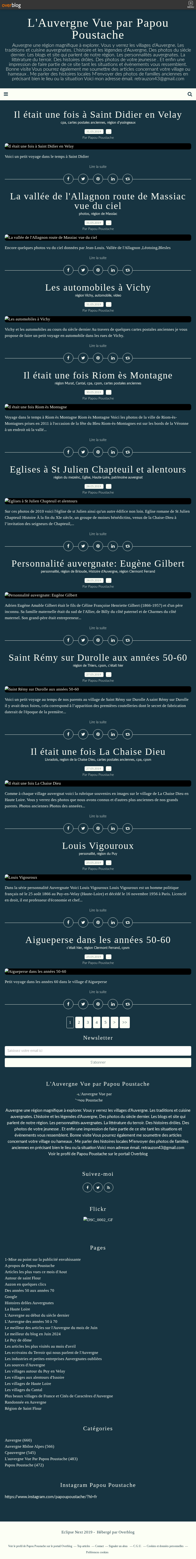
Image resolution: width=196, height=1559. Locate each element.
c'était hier (115, 665)
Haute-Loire (100, 477)
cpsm (98, 383)
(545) (20, 1452)
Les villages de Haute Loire (28, 1383)
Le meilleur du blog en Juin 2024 (33, 1334)
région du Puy (107, 854)
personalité (87, 854)
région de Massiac (104, 214)
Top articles (83, 1546)
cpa (63, 122)
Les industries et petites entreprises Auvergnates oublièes (53, 1359)
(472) (24, 1465)
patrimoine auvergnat (127, 477)
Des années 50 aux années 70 (29, 1290)
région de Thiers (84, 665)
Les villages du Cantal (23, 1390)
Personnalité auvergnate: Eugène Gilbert (98, 563)
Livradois (51, 759)
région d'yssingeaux (121, 122)
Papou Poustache (92, 1154)
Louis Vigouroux (98, 845)
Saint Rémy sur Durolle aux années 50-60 (98, 657)
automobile (103, 295)
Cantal (80, 383)
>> (124, 1022)
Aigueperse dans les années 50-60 (98, 939)
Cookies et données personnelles (165, 1546)
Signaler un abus (118, 1546)
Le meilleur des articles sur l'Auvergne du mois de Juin (51, 1327)
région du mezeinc (67, 477)
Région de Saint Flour (23, 1408)
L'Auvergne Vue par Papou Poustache (98, 28)
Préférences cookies (97, 1552)
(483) (41, 1459)
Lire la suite (98, 167)
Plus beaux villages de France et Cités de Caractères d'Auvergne (59, 1396)
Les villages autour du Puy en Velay (35, 1371)
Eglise (86, 477)
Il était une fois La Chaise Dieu (98, 751)
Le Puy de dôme (18, 1340)
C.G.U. (137, 1546)
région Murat (64, 383)
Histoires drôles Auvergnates (29, 1303)
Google (11, 1296)
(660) (18, 1440)
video (117, 295)
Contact (99, 1546)
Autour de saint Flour (23, 1278)
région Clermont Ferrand (137, 571)
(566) (29, 1446)
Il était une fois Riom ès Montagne (98, 375)
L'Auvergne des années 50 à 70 (31, 1321)
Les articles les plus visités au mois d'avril (40, 1346)
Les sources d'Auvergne (25, 1365)
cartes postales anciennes (86, 122)
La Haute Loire (17, 1309)
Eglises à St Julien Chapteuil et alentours (98, 469)
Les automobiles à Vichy (98, 287)
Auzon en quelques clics (25, 1284)
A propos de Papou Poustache (30, 1265)
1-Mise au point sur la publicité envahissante (43, 1259)
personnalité (50, 571)
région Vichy (84, 295)
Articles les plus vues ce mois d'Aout (36, 1272)
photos (84, 214)
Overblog (127, 1532)
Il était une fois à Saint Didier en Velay (98, 114)
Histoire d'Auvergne (103, 571)
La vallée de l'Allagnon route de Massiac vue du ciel (98, 201)
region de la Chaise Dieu (77, 759)
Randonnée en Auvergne (25, 1402)
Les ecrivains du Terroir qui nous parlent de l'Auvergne (51, 1352)
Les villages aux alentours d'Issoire (34, 1377)
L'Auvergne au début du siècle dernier (37, 1315)
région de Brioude (74, 571)
